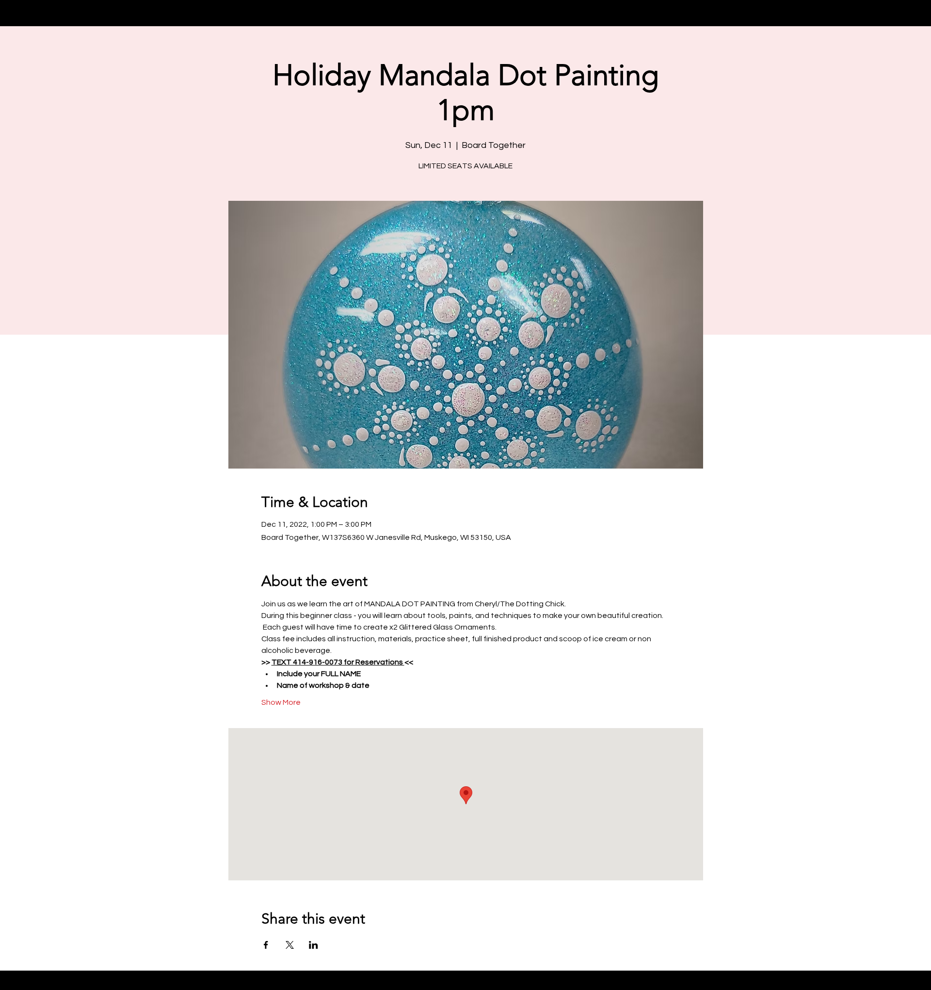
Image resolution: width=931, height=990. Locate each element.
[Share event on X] (289, 945)
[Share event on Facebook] (266, 945)
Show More (281, 702)
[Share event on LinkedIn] (313, 945)
